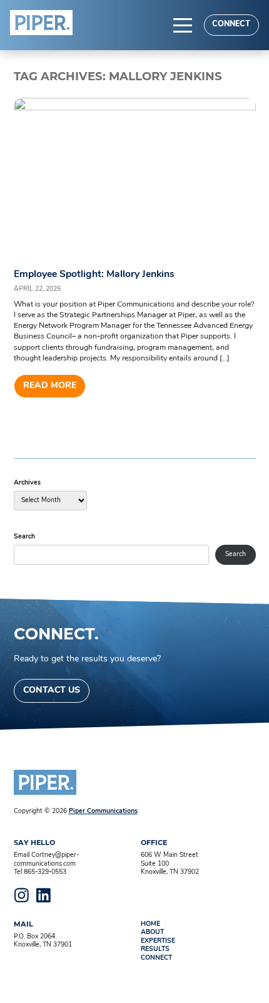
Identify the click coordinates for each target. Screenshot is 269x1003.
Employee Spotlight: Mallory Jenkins (94, 275)
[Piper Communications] (41, 22)
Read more (49, 386)
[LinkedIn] (44, 895)
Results (155, 949)
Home (150, 924)
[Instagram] (22, 895)
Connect (231, 24)
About (152, 932)
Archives (27, 483)
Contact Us (51, 690)
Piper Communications (103, 811)
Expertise (158, 941)
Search (24, 536)
